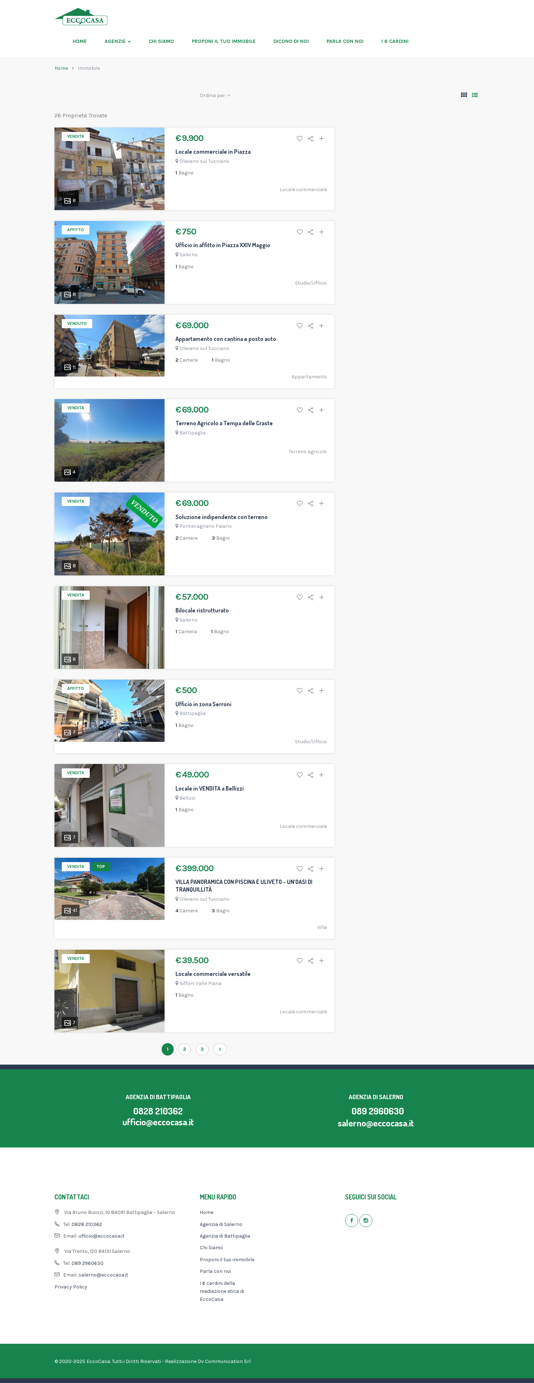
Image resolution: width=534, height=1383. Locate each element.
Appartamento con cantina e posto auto (225, 338)
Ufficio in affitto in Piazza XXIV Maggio (222, 245)
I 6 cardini (395, 41)
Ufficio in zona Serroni (203, 704)
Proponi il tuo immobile (224, 41)
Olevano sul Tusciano (204, 161)
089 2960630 (378, 1111)
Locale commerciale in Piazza (213, 151)
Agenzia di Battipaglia (225, 1236)
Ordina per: (213, 95)
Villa (322, 927)
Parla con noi (345, 41)
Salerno (188, 255)
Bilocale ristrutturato (202, 610)
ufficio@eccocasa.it (158, 1121)
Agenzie (116, 41)
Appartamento (309, 377)
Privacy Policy (70, 1287)
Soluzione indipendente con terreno (221, 516)
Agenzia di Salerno (221, 1224)
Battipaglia (192, 433)
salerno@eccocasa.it (376, 1123)
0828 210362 (158, 1111)
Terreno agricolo (308, 452)
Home (80, 41)
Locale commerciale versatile (213, 973)
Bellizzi (187, 798)
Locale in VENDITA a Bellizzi (209, 788)
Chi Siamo (161, 41)
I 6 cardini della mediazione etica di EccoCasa (222, 1291)
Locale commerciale (303, 189)
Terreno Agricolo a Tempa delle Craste (224, 423)
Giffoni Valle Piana (200, 983)
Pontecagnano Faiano (205, 526)
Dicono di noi (291, 41)
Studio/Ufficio (311, 283)
